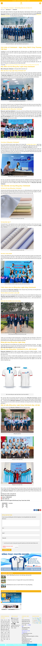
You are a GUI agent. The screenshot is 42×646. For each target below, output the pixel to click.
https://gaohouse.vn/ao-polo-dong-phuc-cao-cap (27, 640)
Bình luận (4, 518)
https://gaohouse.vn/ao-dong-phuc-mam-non (27, 635)
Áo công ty (19, 0)
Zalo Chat (8, 644)
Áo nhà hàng (23, 0)
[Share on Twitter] (36, 510)
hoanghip (15, 9)
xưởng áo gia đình (4, 625)
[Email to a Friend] (38, 510)
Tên (3, 528)
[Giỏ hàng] (40, 3)
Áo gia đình (14, 0)
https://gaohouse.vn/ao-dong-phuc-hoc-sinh (26, 632)
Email (3, 533)
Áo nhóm (28, 0)
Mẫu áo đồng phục (5, 68)
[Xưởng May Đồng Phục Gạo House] (21, 3)
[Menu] (2, 3)
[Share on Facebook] (34, 510)
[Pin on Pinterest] (40, 510)
